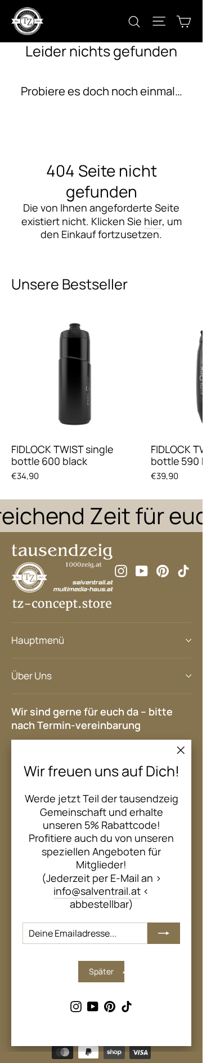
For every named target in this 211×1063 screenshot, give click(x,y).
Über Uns (31, 675)
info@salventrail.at (97, 891)
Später (101, 971)
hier (153, 221)
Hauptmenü (37, 640)
